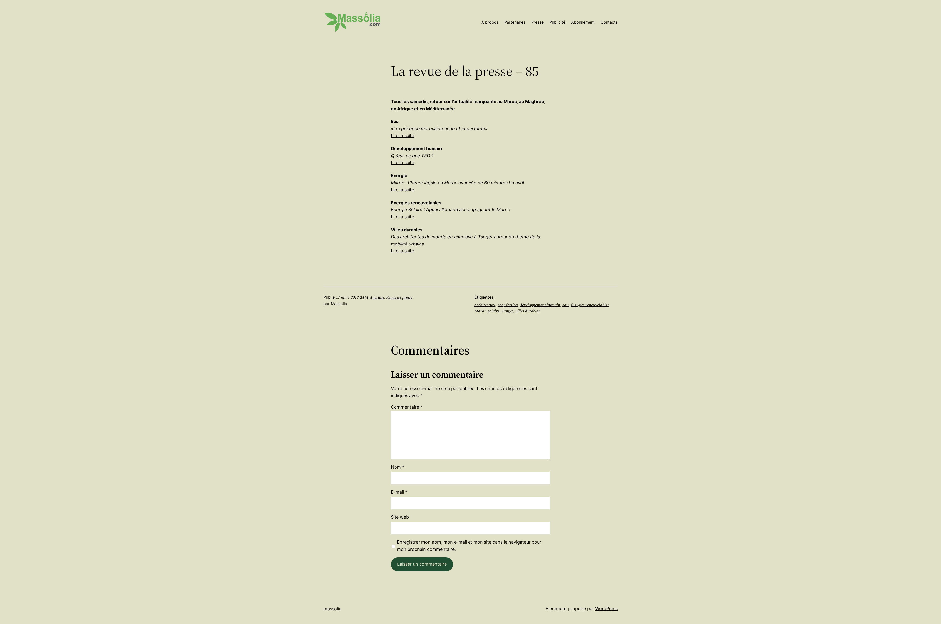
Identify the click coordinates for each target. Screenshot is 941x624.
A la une (377, 297)
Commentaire (406, 407)
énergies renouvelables (590, 304)
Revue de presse (399, 297)
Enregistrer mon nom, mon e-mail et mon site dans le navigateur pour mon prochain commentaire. (469, 545)
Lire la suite (402, 135)
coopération (508, 304)
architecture (484, 304)
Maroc (480, 311)
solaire (493, 311)
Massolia (332, 608)
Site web (400, 517)
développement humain (540, 304)
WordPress (606, 608)
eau (565, 304)
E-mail (399, 492)
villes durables (527, 311)
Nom (397, 467)
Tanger (507, 311)
